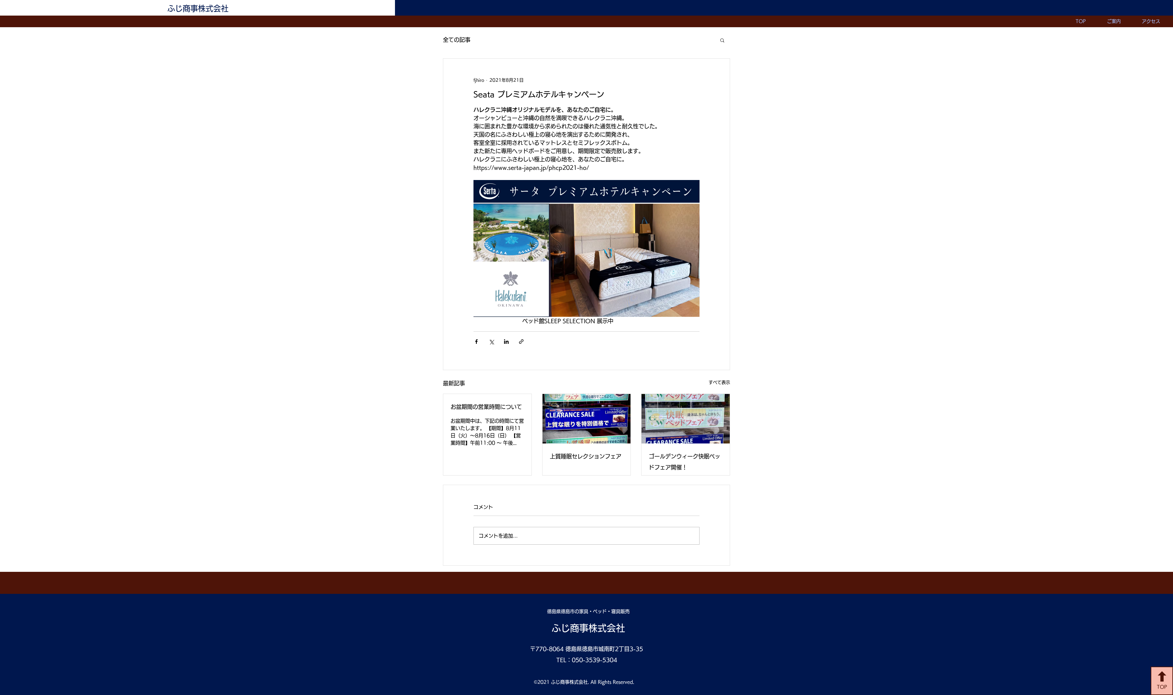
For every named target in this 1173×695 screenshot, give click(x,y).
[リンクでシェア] (521, 341)
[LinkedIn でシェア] (506, 341)
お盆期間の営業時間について (486, 407)
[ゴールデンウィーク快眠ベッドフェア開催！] (685, 418)
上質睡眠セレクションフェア (585, 456)
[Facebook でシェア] (476, 341)
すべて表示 (719, 382)
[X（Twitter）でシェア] (491, 341)
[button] (722, 40)
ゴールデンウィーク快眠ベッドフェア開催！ (684, 462)
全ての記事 (456, 39)
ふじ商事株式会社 (197, 8)
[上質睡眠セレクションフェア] (587, 418)
